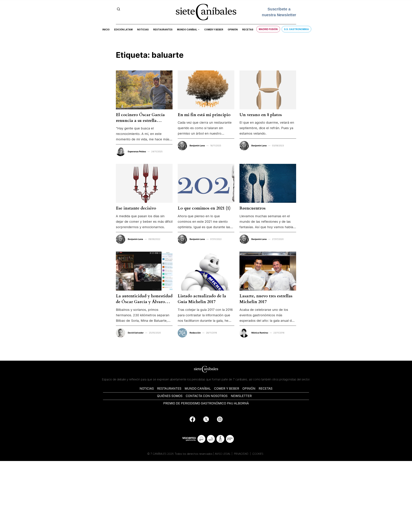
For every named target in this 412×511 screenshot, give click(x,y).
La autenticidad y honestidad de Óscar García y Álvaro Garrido (144, 301)
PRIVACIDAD (241, 453)
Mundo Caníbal (187, 29)
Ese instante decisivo (136, 208)
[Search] (118, 9)
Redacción (195, 332)
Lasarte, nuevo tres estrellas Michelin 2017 (265, 299)
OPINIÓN (248, 388)
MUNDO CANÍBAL (198, 388)
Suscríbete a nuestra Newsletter (279, 12)
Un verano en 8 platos (260, 115)
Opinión (233, 29)
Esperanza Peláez (137, 151)
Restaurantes (163, 29)
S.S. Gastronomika (296, 29)
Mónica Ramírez (259, 332)
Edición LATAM (123, 29)
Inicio (106, 29)
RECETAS (265, 388)
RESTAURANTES (169, 388)
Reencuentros (252, 208)
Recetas (247, 29)
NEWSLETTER (241, 396)
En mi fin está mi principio (204, 115)
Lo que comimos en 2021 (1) (204, 208)
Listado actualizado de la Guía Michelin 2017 (202, 299)
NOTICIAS (147, 388)
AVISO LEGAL (223, 453)
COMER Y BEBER (226, 388)
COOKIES (257, 453)
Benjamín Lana (197, 145)
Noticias (143, 29)
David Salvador (136, 332)
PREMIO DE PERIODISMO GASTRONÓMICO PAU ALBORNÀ (206, 403)
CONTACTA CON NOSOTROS (207, 396)
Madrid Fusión (268, 29)
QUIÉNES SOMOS (170, 396)
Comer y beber (213, 29)
